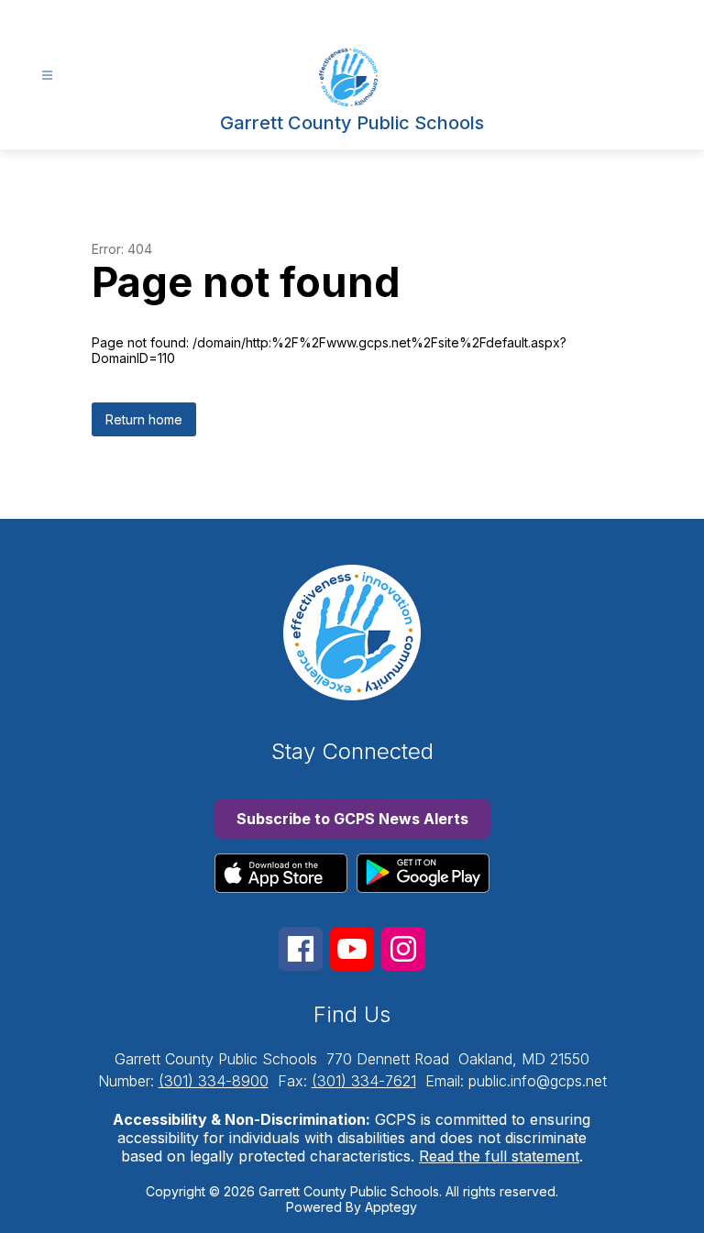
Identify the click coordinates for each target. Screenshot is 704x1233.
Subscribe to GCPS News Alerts (352, 818)
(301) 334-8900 (214, 1081)
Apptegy (391, 1207)
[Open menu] (47, 75)
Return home (143, 419)
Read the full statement (499, 1156)
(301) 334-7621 (364, 1081)
